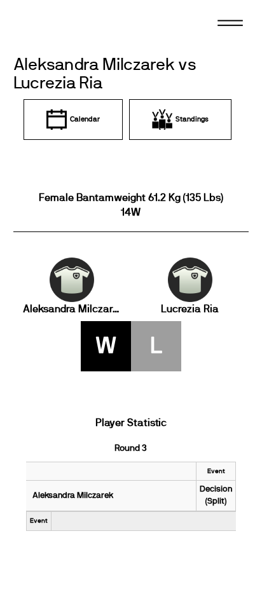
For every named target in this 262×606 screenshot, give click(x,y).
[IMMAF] (64, 27)
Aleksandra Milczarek (72, 309)
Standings (192, 119)
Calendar (85, 119)
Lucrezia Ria (190, 309)
